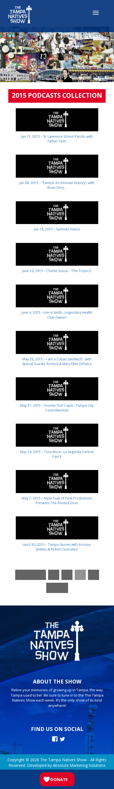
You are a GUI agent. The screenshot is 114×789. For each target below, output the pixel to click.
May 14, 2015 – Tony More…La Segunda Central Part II (57, 454)
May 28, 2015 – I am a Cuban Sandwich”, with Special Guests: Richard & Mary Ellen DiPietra (57, 361)
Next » (57, 588)
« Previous (30, 575)
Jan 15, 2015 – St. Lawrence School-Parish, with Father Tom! (57, 139)
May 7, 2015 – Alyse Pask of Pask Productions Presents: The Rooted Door (57, 500)
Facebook (55, 739)
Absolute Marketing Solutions (79, 765)
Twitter (62, 739)
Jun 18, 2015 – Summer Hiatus (57, 229)
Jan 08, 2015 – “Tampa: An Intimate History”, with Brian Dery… (56, 185)
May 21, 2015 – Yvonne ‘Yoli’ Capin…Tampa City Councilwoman (57, 408)
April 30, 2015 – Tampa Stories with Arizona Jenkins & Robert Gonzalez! (57, 547)
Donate (59, 779)
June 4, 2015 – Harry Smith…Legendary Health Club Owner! (57, 315)
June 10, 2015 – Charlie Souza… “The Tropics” (57, 270)
